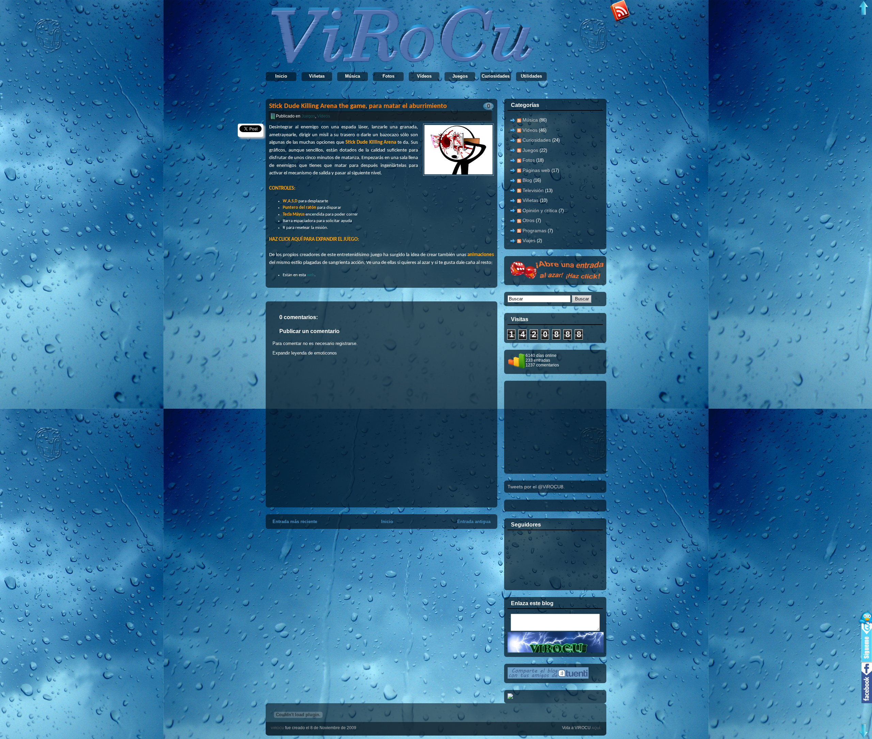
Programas (534, 230)
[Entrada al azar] (559, 279)
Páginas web (536, 170)
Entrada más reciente (294, 521)
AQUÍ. (596, 728)
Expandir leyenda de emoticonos (304, 353)
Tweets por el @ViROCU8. (536, 486)
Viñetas (317, 76)
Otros (528, 220)
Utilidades (531, 76)
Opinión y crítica (540, 210)
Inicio (281, 76)
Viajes (529, 240)
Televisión (533, 190)
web (310, 275)
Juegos (460, 76)
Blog (527, 180)
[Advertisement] (559, 426)
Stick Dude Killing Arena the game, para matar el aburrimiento (358, 106)
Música (352, 76)
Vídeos (424, 76)
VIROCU (278, 728)
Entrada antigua (473, 521)
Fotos (388, 76)
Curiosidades (496, 76)
